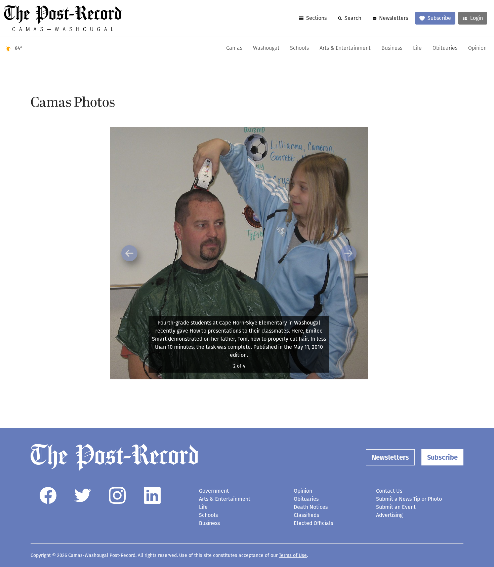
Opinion (477, 48)
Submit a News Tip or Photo (409, 499)
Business (391, 48)
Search (352, 18)
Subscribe (439, 18)
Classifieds (306, 515)
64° (19, 48)
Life (417, 48)
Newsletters (393, 18)
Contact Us (389, 491)
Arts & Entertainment (345, 48)
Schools (299, 48)
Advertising (389, 515)
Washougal (266, 48)
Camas (234, 48)
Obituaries (445, 48)
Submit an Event (396, 507)
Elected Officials (313, 523)
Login (476, 18)
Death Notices (311, 507)
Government (214, 491)
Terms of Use (293, 555)
